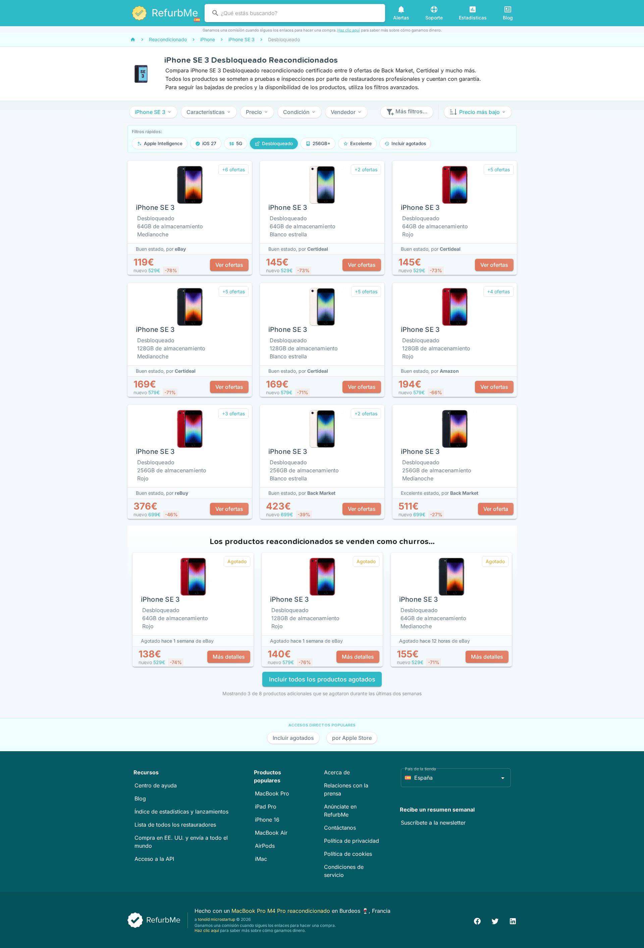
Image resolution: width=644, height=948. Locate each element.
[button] (153, 112)
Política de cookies (348, 853)
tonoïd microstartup (216, 919)
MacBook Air (271, 832)
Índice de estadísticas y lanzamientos (181, 811)
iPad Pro (265, 806)
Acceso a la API (154, 858)
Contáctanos (340, 827)
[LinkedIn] (513, 920)
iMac (261, 858)
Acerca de (337, 772)
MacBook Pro (272, 793)
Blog (140, 798)
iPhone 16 (267, 819)
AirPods (265, 845)
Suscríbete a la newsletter (433, 822)
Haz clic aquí (348, 30)
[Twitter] (495, 920)
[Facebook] (477, 920)
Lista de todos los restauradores (175, 824)
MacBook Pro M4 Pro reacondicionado (281, 910)
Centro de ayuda (156, 785)
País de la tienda (420, 768)
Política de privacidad (351, 840)
